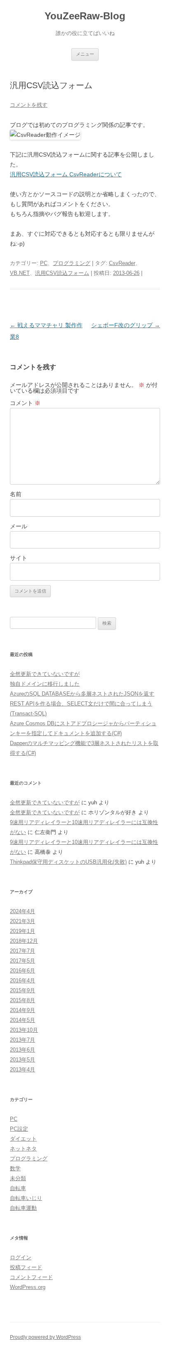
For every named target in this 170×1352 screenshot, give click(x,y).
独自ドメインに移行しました (45, 684)
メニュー (85, 54)
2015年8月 (22, 1000)
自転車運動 (23, 1208)
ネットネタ (23, 1149)
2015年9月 (22, 990)
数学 (15, 1168)
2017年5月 (22, 961)
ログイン (20, 1257)
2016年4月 (22, 980)
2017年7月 (22, 951)
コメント (25, 403)
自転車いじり (26, 1198)
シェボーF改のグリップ (125, 325)
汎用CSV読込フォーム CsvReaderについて (66, 174)
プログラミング (71, 263)
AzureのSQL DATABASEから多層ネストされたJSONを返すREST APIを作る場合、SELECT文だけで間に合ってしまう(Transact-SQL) (82, 704)
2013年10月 (24, 1030)
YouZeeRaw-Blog (85, 15)
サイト (18, 558)
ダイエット (23, 1139)
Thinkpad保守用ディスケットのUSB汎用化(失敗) (68, 862)
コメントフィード (31, 1277)
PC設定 (19, 1129)
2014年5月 (22, 1020)
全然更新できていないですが (45, 674)
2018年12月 (24, 941)
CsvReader (122, 263)
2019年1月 (22, 931)
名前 (15, 494)
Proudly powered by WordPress (45, 1337)
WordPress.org (27, 1287)
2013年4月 (22, 1069)
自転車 (18, 1188)
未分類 (18, 1178)
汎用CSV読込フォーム (62, 273)
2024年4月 (22, 911)
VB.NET (20, 273)
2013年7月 (22, 1040)
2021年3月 (22, 921)
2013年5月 (22, 1060)
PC (43, 263)
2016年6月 (22, 971)
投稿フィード (26, 1267)
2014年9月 (22, 1010)
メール (18, 526)
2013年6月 (22, 1050)
